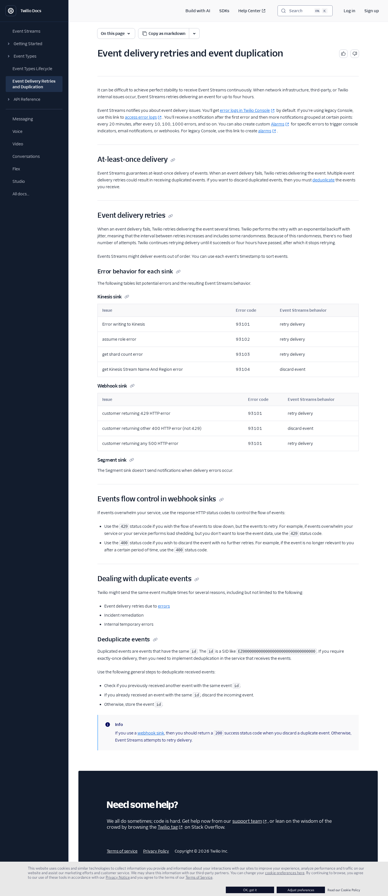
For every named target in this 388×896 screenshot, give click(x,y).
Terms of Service (198, 877)
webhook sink (150, 733)
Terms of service (122, 851)
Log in (349, 10)
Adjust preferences (300, 890)
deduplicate (323, 180)
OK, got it (250, 890)
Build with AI (197, 10)
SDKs (224, 10)
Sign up (371, 10)
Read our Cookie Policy (343, 890)
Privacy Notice (118, 877)
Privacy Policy (156, 851)
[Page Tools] (194, 33)
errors (164, 606)
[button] (34, 44)
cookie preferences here (284, 872)
